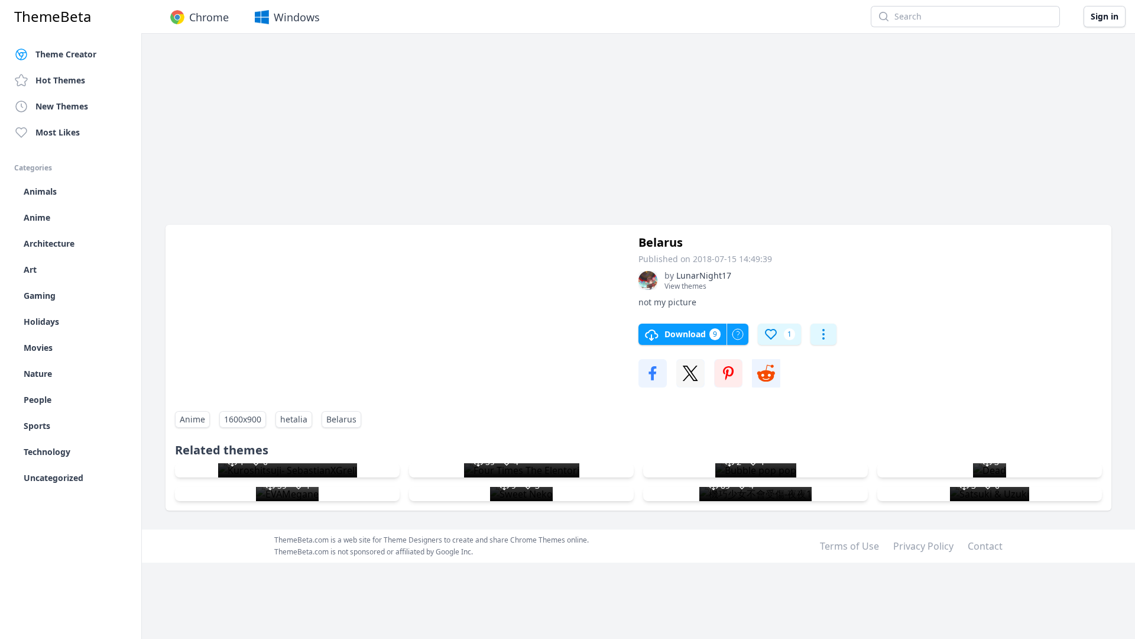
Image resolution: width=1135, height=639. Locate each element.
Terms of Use (849, 546)
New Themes (61, 106)
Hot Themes (60, 80)
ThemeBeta (52, 16)
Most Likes (57, 132)
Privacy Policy (923, 546)
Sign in (1104, 16)
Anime (192, 419)
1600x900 (242, 419)
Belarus (341, 419)
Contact (985, 546)
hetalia (293, 419)
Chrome (209, 17)
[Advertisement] (520, 135)
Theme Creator (65, 54)
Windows (297, 17)
